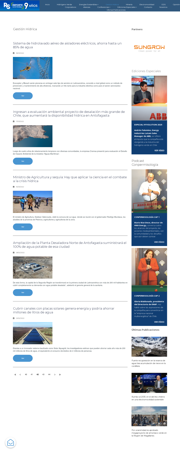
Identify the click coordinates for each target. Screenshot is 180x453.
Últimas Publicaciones (116, 10)
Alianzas (86, 7)
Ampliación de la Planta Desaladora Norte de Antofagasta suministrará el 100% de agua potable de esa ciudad (70, 245)
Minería (129, 4)
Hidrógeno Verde (64, 4)
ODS (163, 4)
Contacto (148, 7)
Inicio (47, 4)
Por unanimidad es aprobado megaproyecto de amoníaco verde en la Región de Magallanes (149, 433)
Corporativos (70, 7)
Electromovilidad (147, 4)
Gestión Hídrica (112, 4)
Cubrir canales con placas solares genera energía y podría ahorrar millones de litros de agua (63, 310)
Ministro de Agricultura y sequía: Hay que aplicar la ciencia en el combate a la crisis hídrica (70, 179)
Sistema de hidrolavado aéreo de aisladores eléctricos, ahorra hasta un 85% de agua (67, 45)
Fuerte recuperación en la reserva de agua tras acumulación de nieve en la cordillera (149, 363)
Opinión (176, 4)
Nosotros (163, 7)
